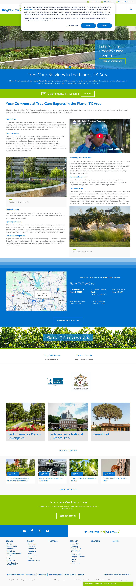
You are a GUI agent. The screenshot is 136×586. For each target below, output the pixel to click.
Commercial (32, 544)
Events (73, 561)
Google (64, 310)
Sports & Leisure (34, 560)
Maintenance (11, 549)
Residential (32, 556)
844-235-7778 (92, 532)
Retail (30, 558)
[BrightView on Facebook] (32, 531)
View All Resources (68, 489)
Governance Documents (75, 551)
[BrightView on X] (40, 531)
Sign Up (87, 94)
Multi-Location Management (12, 563)
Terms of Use (42, 574)
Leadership (75, 544)
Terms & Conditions (55, 574)
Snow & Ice (11, 551)
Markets (30, 541)
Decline (104, 25)
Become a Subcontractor (15, 574)
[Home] (12, 8)
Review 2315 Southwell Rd (68, 320)
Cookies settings (72, 25)
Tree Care (10, 556)
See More (25, 417)
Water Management (14, 553)
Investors (74, 559)
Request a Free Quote (112, 47)
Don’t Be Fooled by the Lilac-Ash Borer (114, 479)
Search (131, 9)
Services (9, 541)
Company (74, 541)
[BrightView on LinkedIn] (25, 531)
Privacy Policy (30, 574)
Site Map (81, 574)
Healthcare (32, 549)
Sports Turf (11, 560)
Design (9, 544)
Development (12, 546)
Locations (95, 541)
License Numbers (70, 574)
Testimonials (75, 564)
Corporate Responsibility (76, 547)
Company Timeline (78, 556)
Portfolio (53, 541)
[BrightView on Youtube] (47, 531)
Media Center (76, 554)
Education (32, 546)
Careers (115, 541)
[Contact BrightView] (103, 532)
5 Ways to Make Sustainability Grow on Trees (83, 479)
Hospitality (32, 551)
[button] (43, 301)
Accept (88, 25)
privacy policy (28, 9)
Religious (31, 553)
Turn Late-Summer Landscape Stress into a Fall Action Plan (18, 479)
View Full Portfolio (68, 450)
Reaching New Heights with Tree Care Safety (51, 479)
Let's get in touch (68, 516)
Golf (8, 558)
